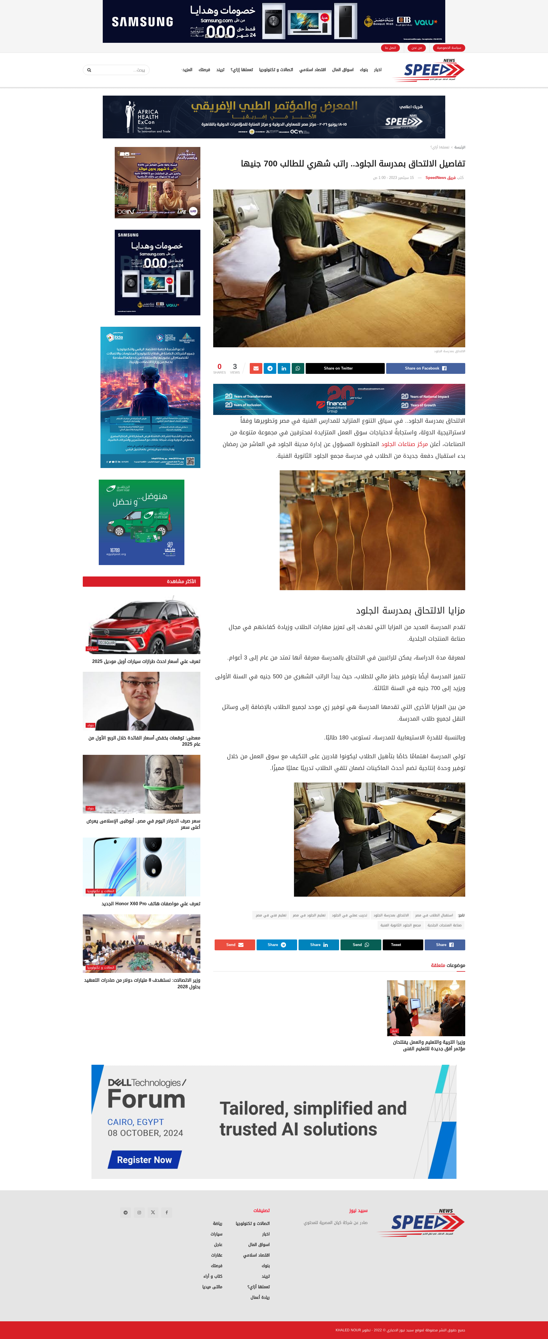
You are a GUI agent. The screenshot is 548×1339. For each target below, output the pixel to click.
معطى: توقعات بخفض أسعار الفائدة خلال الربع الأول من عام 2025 (144, 741)
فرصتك (204, 70)
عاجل (218, 1245)
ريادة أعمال (260, 1297)
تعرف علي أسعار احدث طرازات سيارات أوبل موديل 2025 (146, 661)
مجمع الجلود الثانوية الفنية (400, 925)
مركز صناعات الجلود (404, 444)
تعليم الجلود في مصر (309, 915)
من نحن (417, 48)
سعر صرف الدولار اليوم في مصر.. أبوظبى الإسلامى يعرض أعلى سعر (143, 824)
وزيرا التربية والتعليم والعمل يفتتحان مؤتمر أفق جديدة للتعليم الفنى (429, 1045)
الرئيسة (459, 147)
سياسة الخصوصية (449, 48)
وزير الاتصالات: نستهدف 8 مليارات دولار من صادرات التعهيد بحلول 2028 (142, 983)
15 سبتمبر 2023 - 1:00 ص (393, 177)
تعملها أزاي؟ (439, 147)
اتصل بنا (390, 48)
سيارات (92, 648)
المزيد (187, 70)
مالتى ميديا (212, 1287)
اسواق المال (343, 70)
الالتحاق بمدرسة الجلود (391, 915)
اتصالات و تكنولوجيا (276, 70)
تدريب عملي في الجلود (349, 915)
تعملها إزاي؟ (242, 70)
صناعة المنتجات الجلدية (445, 925)
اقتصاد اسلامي (312, 70)
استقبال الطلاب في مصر (434, 915)
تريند (220, 70)
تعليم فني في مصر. (270, 915)
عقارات (216, 1255)
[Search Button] (87, 70)
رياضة (217, 1223)
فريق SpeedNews (441, 177)
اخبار (378, 70)
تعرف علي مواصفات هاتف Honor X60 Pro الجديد (151, 903)
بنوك (364, 70)
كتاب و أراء (213, 1276)
